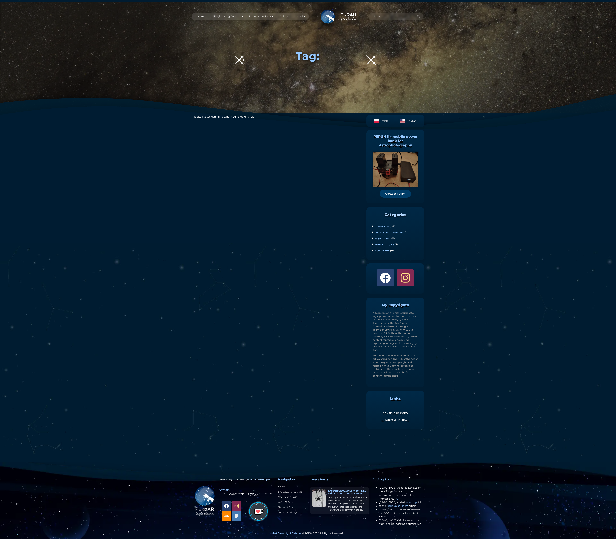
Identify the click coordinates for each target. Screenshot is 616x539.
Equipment (383, 238)
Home (201, 16)
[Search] (418, 16)
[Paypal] (236, 516)
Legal (299, 16)
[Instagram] (405, 277)
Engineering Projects (227, 16)
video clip (411, 502)
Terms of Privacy (287, 512)
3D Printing (383, 226)
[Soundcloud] (226, 516)
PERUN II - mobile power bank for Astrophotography (395, 140)
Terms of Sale (285, 507)
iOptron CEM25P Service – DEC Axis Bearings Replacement (347, 492)
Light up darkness (397, 505)
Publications (384, 244)
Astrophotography (389, 232)
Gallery (283, 16)
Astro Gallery (285, 502)
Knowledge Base (260, 16)
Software (382, 250)
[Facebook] (385, 277)
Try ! (396, 498)
